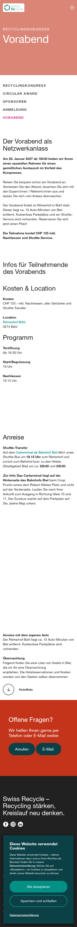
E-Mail (48, 749)
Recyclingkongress (24, 85)
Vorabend (13, 117)
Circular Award (20, 93)
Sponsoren (15, 101)
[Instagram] (14, 824)
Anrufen (22, 749)
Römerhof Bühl (14, 322)
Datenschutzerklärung (22, 865)
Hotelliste (26, 689)
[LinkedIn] (21, 824)
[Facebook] (6, 824)
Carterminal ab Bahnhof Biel (36, 452)
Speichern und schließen (39, 901)
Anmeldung (15, 109)
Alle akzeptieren (38, 887)
